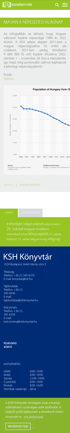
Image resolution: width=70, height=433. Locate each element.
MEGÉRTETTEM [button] (18, 426)
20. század (15, 229)
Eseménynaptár (30, 212)
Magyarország (38, 239)
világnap (24, 185)
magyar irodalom (36, 229)
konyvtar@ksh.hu (22, 279)
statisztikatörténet (17, 234)
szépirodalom (52, 224)
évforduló (15, 224)
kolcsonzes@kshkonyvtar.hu (20, 321)
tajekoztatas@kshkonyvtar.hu (21, 300)
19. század (24, 239)
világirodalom (33, 224)
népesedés (34, 185)
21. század (55, 234)
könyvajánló (39, 234)
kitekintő (12, 239)
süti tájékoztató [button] (33, 416)
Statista (9, 79)
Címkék (9, 212)
